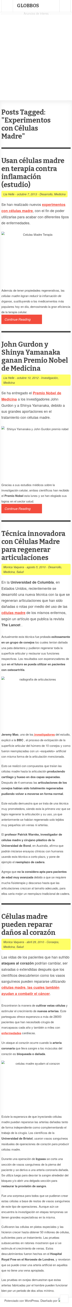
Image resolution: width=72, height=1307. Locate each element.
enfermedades (11, 1033)
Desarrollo (46, 194)
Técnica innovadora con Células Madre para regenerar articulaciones (33, 546)
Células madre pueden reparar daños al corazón (28, 924)
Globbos (28, 5)
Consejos (52, 942)
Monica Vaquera (13, 567)
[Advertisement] (36, 52)
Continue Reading (18, 319)
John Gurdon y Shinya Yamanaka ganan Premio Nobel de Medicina (34, 356)
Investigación (49, 378)
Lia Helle (8, 194)
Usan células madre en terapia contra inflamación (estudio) (32, 173)
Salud (20, 572)
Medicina (60, 194)
